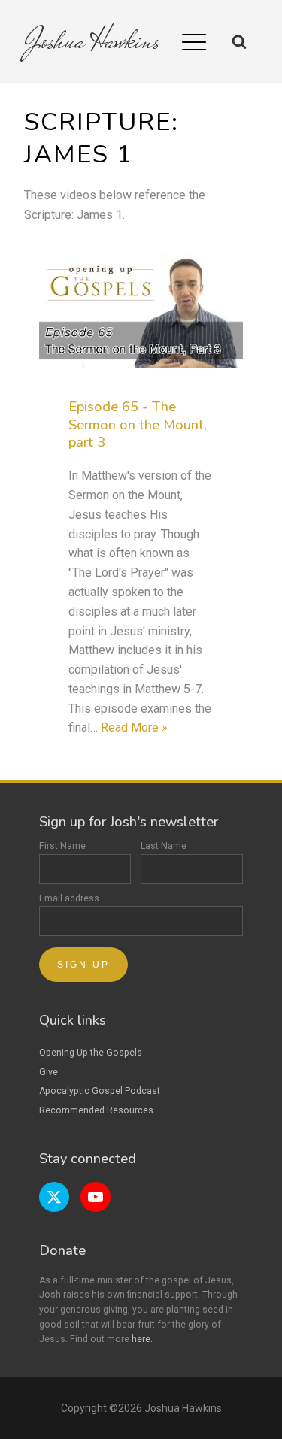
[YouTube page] (95, 1197)
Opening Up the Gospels (90, 1052)
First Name (62, 846)
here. (142, 1339)
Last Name (163, 846)
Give (48, 1072)
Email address (69, 898)
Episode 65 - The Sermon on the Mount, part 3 (137, 425)
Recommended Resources (96, 1110)
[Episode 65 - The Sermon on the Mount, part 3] (141, 311)
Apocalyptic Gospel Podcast (99, 1091)
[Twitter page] (54, 1197)
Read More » (134, 727)
